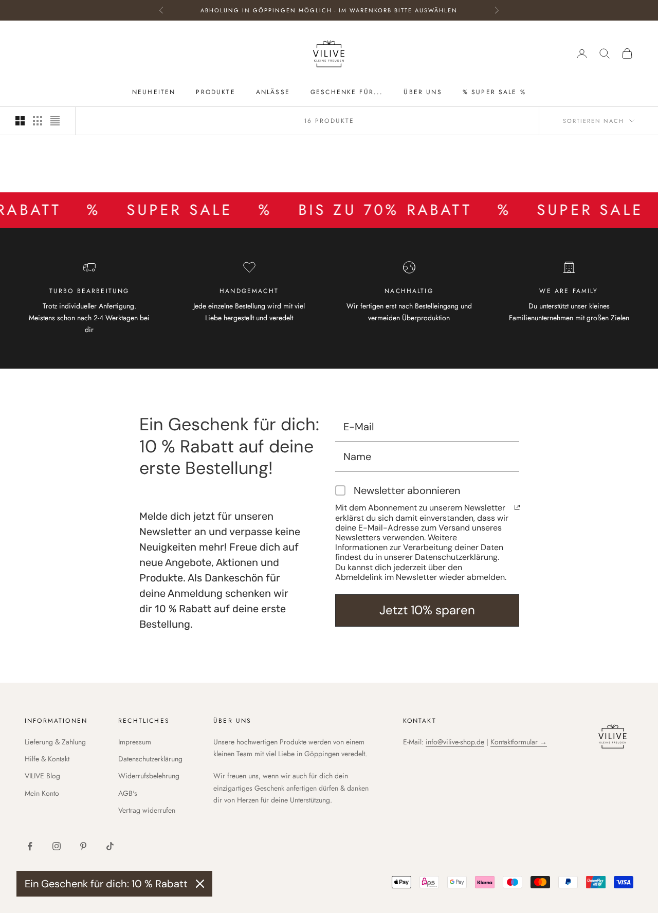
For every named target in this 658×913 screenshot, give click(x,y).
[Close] (200, 884)
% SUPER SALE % (494, 92)
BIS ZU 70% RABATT (362, 210)
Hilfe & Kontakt (47, 759)
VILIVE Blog (42, 776)
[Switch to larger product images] (20, 121)
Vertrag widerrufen (146, 810)
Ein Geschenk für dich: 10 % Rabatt (106, 883)
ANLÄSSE (273, 92)
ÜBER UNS (423, 92)
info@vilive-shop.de (455, 742)
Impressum (134, 742)
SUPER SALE (157, 210)
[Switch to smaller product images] (37, 121)
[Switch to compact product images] (55, 121)
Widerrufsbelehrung (148, 776)
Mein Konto (42, 793)
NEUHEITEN (153, 92)
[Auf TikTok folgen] (110, 846)
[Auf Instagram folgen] (56, 846)
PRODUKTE (215, 92)
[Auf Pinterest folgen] (83, 846)
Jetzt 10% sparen (427, 610)
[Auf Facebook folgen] (30, 846)
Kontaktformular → (518, 742)
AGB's (127, 793)
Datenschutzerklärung (150, 759)
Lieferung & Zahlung (55, 742)
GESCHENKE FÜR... (346, 92)
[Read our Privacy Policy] (517, 507)
